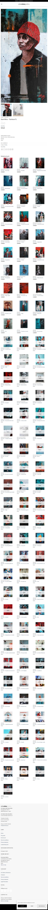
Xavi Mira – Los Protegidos (22, 670)
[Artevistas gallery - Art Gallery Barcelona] (24, 4)
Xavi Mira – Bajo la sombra (22, 384)
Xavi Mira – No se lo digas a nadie (39, 742)
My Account (3, 837)
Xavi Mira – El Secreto (21, 599)
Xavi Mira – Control (20, 241)
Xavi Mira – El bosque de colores (39, 420)
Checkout (3, 874)
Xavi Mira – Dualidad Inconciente (23, 224)
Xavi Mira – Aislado (36, 206)
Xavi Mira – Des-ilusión (21, 456)
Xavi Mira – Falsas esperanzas (38, 634)
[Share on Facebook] (4, 149)
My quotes (3, 835)
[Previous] (3, 55)
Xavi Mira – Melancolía (37, 313)
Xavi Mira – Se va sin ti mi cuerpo (23, 563)
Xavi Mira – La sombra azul (6, 349)
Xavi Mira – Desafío (20, 742)
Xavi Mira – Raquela (20, 778)
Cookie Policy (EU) (4, 844)
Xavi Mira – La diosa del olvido (38, 224)
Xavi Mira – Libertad (4, 617)
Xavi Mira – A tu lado (37, 492)
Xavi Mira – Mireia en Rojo (6, 384)
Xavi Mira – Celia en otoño (21, 420)
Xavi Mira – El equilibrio (5, 259)
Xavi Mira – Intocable (5, 402)
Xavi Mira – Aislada (20, 259)
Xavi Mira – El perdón (21, 349)
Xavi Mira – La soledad (21, 367)
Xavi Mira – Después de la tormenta (39, 170)
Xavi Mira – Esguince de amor (38, 599)
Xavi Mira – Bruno (36, 456)
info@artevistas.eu (29, 0)
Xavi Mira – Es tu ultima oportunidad (7, 492)
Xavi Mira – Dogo (4, 509)
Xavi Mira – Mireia (4, 778)
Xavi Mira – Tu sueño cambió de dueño (8, 652)
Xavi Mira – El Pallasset (37, 545)
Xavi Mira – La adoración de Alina (39, 724)
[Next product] (2, 123)
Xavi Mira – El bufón (4, 599)
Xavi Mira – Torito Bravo (37, 438)
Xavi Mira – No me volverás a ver (39, 563)
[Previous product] (4, 123)
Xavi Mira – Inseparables (37, 241)
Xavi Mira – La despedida (5, 527)
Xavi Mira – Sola (36, 617)
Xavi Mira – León (36, 581)
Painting (6, 117)
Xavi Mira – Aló (3, 331)
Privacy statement (4, 842)
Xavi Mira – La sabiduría (37, 670)
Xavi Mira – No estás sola (21, 581)
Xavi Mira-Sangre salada (21, 438)
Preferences (42, 906)
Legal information (4, 881)
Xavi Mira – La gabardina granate (7, 724)
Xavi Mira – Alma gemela (5, 277)
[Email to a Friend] (8, 149)
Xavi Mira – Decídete (20, 170)
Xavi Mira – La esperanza (37, 402)
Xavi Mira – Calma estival (37, 688)
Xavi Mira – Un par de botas (38, 384)
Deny (32, 906)
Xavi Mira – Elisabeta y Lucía (6, 313)
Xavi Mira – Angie (20, 313)
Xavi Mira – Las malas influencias (39, 652)
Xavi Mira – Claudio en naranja (22, 331)
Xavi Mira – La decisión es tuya (38, 259)
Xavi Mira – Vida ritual (37, 474)
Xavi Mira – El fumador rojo (22, 295)
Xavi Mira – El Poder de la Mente (39, 367)
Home (2, 117)
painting (3, 146)
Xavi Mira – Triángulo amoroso (6, 438)
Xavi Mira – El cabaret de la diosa (39, 509)
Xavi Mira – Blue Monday (5, 188)
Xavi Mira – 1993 (4, 367)
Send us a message (4, 900)
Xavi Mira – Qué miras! (21, 759)
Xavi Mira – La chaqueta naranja (22, 724)
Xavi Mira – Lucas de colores (38, 295)
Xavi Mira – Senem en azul (37, 188)
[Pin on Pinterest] (10, 149)
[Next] (45, 55)
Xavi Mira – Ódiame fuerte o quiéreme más (40, 760)
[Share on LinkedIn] (12, 149)
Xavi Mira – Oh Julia (4, 456)
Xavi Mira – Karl (20, 277)
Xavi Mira (3, 125)
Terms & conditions (5, 840)
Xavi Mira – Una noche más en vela (7, 420)
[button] (1, 4)
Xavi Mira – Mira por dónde (22, 652)
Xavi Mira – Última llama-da (38, 277)
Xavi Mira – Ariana (36, 778)
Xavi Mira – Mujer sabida (5, 295)
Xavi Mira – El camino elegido (6, 581)
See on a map (3, 864)
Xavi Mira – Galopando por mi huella (7, 634)
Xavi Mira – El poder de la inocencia (7, 759)
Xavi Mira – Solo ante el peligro (6, 688)
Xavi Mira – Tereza (20, 492)
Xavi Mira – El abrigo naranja (38, 706)
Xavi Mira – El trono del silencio (6, 224)
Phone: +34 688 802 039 (19, 0)
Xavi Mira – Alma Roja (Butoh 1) (6, 545)
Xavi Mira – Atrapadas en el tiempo (39, 349)
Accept (22, 906)
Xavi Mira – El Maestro (21, 206)
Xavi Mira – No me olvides (37, 331)
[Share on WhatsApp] (2, 149)
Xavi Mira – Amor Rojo (5, 170)
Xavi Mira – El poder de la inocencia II (7, 670)
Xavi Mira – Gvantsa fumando (22, 402)
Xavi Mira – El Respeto (37, 527)
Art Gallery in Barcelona (5, 872)
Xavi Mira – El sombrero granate (23, 688)
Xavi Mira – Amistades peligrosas (7, 563)
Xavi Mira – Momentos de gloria (22, 509)
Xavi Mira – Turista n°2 (21, 545)
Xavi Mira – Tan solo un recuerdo (7, 474)
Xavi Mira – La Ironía (4, 796)
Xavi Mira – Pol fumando (5, 706)
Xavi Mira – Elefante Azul (21, 474)
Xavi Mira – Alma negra (21, 527)
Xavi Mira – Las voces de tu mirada (7, 206)
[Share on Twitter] (6, 149)
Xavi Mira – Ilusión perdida (22, 617)
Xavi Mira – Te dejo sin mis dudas (23, 634)
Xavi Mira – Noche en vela (21, 706)
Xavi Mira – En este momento (22, 188)
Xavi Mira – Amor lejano (5, 241)
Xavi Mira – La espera (5, 742)
